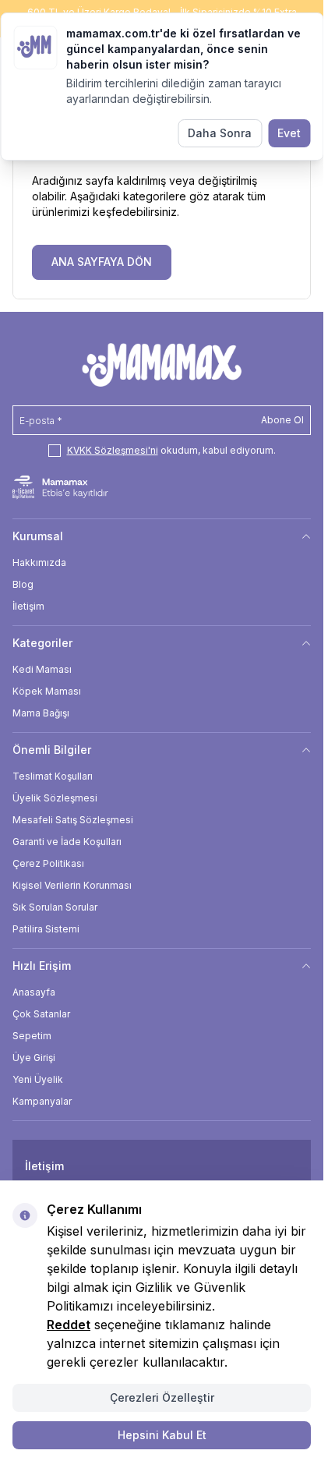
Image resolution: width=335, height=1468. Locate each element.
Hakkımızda (39, 562)
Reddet (68, 1324)
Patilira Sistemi (45, 929)
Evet (289, 133)
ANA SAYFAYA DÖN (101, 261)
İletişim (28, 606)
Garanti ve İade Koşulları (67, 841)
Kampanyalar (42, 1101)
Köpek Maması (46, 691)
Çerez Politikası (48, 863)
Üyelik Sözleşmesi (54, 798)
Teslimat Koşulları (52, 776)
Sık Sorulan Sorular (54, 907)
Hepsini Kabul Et (162, 1434)
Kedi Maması (42, 669)
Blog (23, 584)
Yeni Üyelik (37, 1079)
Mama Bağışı (40, 713)
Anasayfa (33, 992)
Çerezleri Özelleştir (162, 1397)
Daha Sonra (220, 133)
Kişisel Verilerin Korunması (72, 885)
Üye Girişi (33, 1057)
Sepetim (31, 1036)
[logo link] (162, 365)
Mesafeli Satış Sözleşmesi (72, 820)
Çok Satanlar (41, 1014)
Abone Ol (282, 420)
